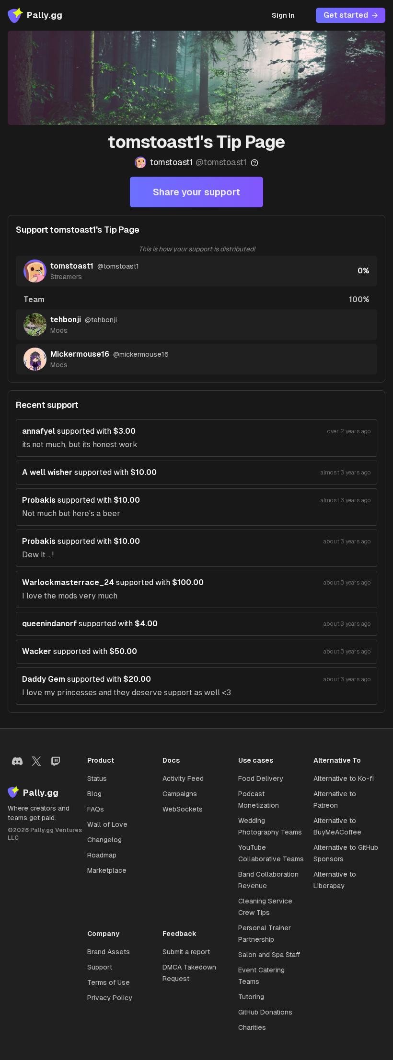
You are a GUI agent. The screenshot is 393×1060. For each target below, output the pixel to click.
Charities (252, 1027)
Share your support (196, 192)
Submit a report (186, 952)
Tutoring (251, 997)
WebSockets (182, 809)
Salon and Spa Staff (269, 955)
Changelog (104, 840)
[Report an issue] (254, 163)
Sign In (283, 15)
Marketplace (107, 870)
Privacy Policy (109, 998)
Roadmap (101, 855)
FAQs (95, 809)
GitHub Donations (265, 1012)
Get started (346, 15)
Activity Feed (183, 778)
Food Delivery (260, 778)
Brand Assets (108, 952)
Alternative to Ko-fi (343, 778)
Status (97, 778)
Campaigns (179, 794)
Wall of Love (107, 824)
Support (99, 967)
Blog (94, 794)
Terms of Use (108, 982)
